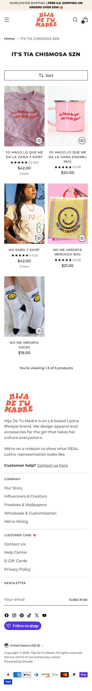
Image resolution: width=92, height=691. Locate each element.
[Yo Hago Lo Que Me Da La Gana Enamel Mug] (68, 116)
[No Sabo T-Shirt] (24, 214)
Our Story (13, 488)
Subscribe (78, 599)
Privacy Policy (17, 569)
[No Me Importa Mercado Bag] (68, 214)
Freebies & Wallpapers (25, 505)
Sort (50, 75)
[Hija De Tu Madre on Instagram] (14, 616)
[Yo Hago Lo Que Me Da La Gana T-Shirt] (24, 116)
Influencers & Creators (25, 496)
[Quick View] (39, 140)
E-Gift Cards (15, 561)
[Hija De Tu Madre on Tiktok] (30, 616)
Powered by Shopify (18, 661)
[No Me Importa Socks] (24, 306)
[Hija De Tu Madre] (46, 19)
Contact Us (14, 544)
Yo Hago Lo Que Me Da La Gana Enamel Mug (68, 156)
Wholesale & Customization (30, 513)
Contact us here (52, 465)
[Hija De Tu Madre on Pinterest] (22, 616)
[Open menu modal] (7, 20)
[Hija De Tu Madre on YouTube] (45, 616)
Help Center (15, 552)
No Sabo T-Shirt (24, 250)
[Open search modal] (75, 20)
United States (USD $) (25, 645)
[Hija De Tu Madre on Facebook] (7, 616)
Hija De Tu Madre (43, 652)
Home (9, 39)
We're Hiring (16, 521)
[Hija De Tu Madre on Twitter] (37, 616)
